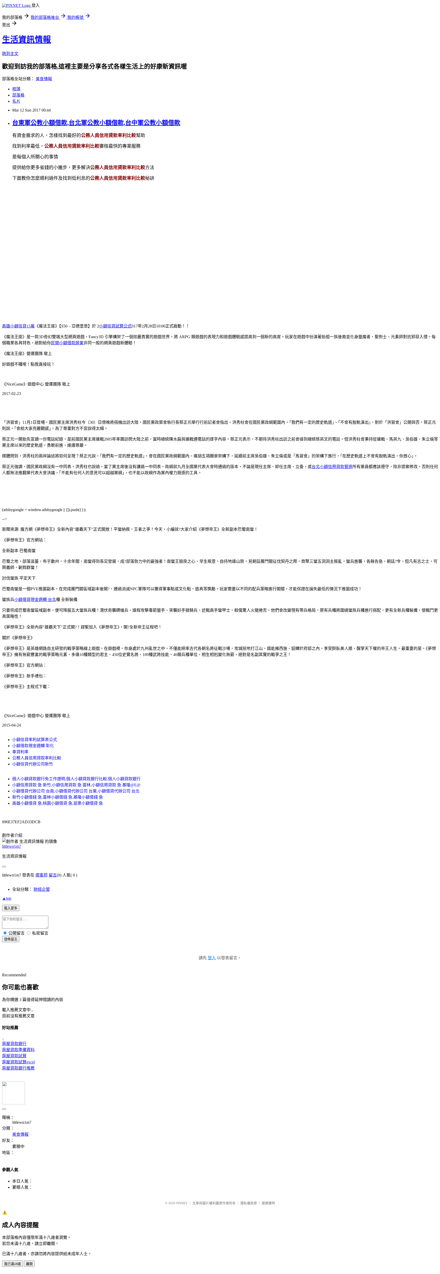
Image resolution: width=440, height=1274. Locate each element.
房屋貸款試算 (14, 1056)
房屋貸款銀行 (14, 1044)
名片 (16, 101)
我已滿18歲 (12, 1264)
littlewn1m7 (11, 846)
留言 (53, 875)
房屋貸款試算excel (18, 1062)
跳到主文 (10, 53)
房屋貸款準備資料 (18, 1050)
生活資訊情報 (26, 39)
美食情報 (44, 79)
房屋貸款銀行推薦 (18, 1068)
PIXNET (182, 1203)
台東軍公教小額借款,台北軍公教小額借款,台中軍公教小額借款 (96, 122)
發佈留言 (10, 939)
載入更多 (10, 908)
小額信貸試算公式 (115, 326)
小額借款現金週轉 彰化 (33, 746)
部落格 (18, 95)
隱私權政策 (248, 1203)
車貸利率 (20, 752)
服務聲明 (268, 1203)
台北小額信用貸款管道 (332, 466)
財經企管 (42, 889)
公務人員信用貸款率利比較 (36, 758)
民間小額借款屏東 (67, 343)
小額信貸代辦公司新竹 (32, 764)
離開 (29, 1264)
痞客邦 (41, 875)
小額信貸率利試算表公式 (34, 739)
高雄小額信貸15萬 (18, 326)
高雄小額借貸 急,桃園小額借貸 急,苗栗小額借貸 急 (57, 803)
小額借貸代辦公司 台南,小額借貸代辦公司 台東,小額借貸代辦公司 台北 (76, 791)
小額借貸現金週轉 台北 (35, 599)
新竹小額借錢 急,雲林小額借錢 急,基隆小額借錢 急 (57, 797)
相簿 (16, 89)
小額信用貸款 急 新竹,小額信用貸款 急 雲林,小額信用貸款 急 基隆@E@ (76, 785)
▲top (6, 898)
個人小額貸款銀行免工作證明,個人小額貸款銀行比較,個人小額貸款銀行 (76, 779)
